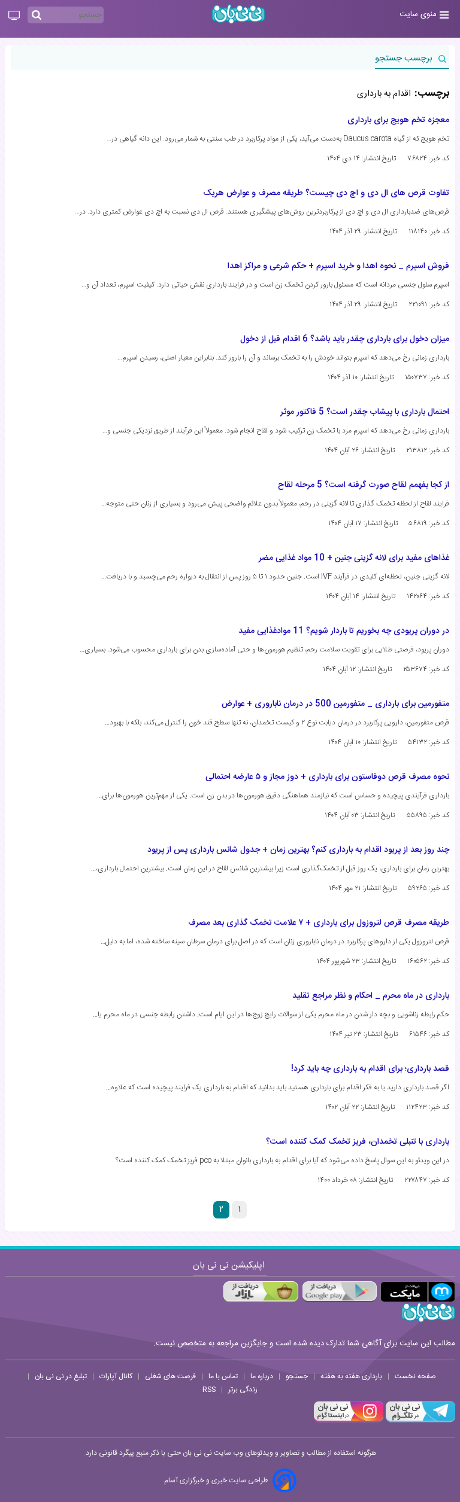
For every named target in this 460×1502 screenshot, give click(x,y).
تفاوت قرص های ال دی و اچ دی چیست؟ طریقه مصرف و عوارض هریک (326, 193)
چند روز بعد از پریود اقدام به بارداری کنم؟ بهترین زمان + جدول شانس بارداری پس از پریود (298, 850)
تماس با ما (223, 1376)
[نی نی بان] (238, 14)
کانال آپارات (115, 1376)
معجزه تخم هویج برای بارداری (398, 120)
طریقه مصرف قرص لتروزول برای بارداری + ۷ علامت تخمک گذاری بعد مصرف (318, 923)
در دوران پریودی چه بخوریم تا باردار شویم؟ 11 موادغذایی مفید (343, 631)
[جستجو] (37, 16)
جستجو (297, 1376)
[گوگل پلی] (339, 1291)
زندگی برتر (243, 1390)
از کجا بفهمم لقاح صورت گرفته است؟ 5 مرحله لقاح (363, 485)
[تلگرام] (419, 1420)
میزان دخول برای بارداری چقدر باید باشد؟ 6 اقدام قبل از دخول (344, 339)
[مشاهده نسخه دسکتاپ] (14, 16)
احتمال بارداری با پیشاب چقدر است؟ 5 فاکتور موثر (364, 412)
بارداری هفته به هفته (351, 1376)
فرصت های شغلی (170, 1376)
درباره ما (261, 1376)
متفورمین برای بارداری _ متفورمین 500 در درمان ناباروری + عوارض (335, 704)
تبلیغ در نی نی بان (61, 1376)
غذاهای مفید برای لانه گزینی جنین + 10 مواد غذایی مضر (354, 558)
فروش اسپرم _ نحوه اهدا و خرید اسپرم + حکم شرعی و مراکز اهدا (338, 266)
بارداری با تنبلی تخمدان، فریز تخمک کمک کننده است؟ (357, 1141)
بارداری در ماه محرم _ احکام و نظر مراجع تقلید (370, 996)
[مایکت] (417, 1291)
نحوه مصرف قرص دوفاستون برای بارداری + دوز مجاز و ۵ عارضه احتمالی (327, 777)
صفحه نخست (415, 1376)
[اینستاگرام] (348, 1420)
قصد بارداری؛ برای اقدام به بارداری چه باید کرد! (370, 1069)
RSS (209, 1390)
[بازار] (260, 1291)
